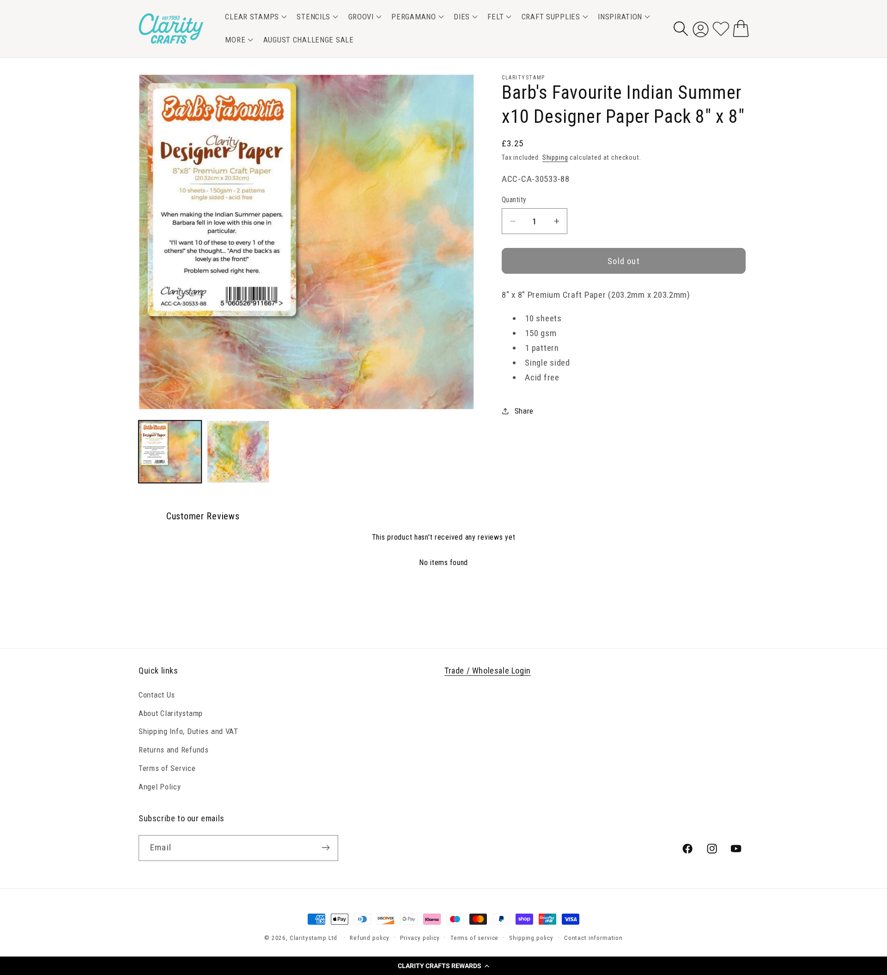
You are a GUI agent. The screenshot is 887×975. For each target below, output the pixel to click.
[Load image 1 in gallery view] (170, 452)
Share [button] (524, 410)
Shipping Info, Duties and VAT (188, 731)
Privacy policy (420, 937)
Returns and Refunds (174, 749)
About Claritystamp (171, 712)
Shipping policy (531, 937)
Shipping (555, 158)
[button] (443, 966)
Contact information (593, 937)
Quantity (514, 200)
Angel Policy (160, 786)
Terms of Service (167, 768)
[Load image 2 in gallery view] (238, 452)
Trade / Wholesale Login (487, 670)
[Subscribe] (325, 848)
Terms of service (474, 937)
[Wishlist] (721, 28)
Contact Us (157, 694)
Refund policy (369, 937)
